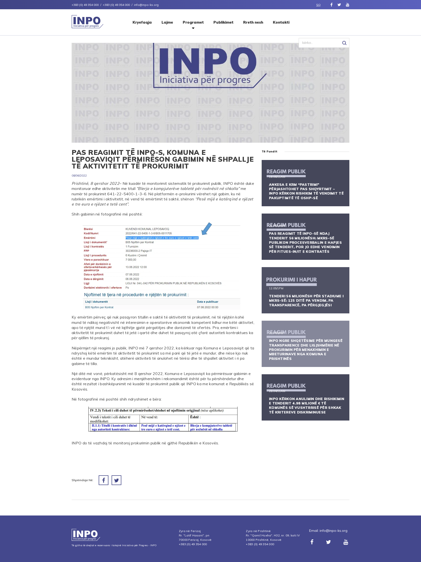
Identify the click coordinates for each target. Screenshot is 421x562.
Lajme (167, 22)
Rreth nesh (253, 22)
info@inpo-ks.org (333, 530)
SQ (318, 5)
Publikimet (223, 22)
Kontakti (281, 22)
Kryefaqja (142, 22)
